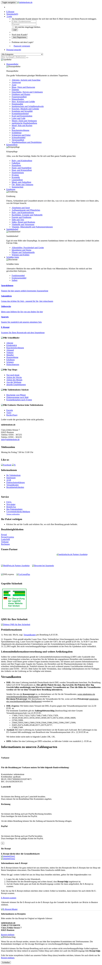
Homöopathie (17, 104)
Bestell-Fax (11, 507)
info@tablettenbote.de (10, 439)
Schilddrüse (17, 133)
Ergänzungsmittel (19, 278)
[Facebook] (6, 465)
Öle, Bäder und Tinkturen (22, 184)
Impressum (11, 478)
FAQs (8, 502)
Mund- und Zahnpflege (21, 182)
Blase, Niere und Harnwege (23, 87)
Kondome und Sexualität (22, 111)
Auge (14, 85)
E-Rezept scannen (8, 898)
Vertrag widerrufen (13, 514)
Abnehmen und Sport (21, 208)
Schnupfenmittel (18, 137)
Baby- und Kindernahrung (23, 212)
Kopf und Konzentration (22, 116)
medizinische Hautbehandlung (24, 123)
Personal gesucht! (13, 50)
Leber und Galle (18, 118)
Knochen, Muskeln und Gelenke (25, 109)
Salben (14, 280)
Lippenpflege (17, 180)
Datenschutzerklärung (15, 482)
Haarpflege (16, 165)
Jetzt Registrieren (19, 37)
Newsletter (10, 504)
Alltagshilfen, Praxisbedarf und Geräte (28, 247)
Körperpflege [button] (12, 144)
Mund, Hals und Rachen (22, 125)
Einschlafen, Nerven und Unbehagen (27, 92)
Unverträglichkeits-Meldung (18, 511)
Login (15, 30)
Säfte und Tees (18, 220)
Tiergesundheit (18, 140)
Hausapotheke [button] (12, 64)
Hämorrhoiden (18, 99)
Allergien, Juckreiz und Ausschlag (26, 80)
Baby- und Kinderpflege (22, 160)
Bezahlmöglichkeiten (15, 487)
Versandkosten (12, 485)
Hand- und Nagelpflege (21, 168)
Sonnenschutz (17, 187)
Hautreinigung (18, 172)
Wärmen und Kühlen (20, 255)
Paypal (4, 534)
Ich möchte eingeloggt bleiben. (28, 27)
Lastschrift (5, 539)
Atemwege (16, 82)
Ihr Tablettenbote (13, 475)
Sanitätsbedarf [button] (12, 229)
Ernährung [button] (10, 189)
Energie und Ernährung (21, 217)
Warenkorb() (12, 14)
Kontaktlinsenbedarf (20, 113)
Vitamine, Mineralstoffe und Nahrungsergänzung (32, 227)
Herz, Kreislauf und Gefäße (23, 101)
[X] (14, 465)
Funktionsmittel (18, 275)
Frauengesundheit (19, 97)
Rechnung (5, 544)
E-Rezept (10, 12)
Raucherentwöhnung (20, 130)
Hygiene (15, 175)
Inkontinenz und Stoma (21, 250)
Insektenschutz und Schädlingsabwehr (28, 106)
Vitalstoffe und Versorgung (23, 224)
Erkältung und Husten (21, 94)
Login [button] (9, 16)
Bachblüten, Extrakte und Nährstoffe (27, 215)
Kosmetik (16, 177)
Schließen (6, 963)
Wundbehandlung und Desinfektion (27, 142)
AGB (8, 480)
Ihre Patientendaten (14, 509)
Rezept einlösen (7, 934)
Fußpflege (16, 163)
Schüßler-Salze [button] (12, 257)
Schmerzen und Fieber (21, 135)
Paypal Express (7, 537)
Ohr (13, 128)
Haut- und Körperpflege (22, 170)
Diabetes (15, 89)
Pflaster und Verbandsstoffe (23, 252)
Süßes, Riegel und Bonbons (23, 222)
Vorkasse (5, 542)
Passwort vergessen (22, 46)
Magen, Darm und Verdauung (24, 121)
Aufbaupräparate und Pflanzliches (26, 210)
